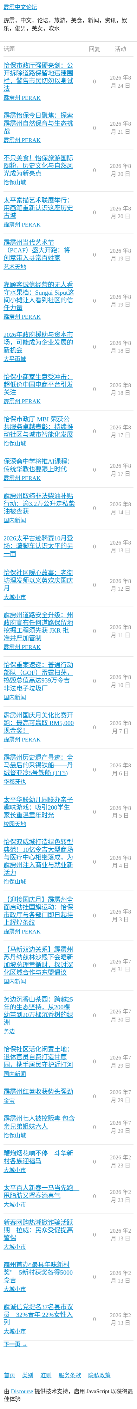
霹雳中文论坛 (20, 7)
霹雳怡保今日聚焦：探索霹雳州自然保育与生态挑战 (38, 123)
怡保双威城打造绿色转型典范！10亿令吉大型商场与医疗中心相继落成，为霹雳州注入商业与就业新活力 (38, 857)
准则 (46, 1375)
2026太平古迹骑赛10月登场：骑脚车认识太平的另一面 (38, 546)
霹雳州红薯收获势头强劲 (38, 1091)
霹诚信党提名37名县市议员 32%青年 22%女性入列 (38, 1315)
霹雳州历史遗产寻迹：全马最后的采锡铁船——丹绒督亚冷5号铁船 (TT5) (38, 765)
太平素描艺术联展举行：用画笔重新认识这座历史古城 (38, 208)
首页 (9, 1375)
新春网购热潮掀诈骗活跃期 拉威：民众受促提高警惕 (38, 1230)
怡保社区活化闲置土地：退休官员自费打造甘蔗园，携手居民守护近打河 (38, 1057)
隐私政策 (99, 1375)
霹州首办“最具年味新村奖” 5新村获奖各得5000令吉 (38, 1272)
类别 (27, 1375)
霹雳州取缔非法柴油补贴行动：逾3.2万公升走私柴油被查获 (39, 504)
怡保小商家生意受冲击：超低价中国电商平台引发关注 (38, 385)
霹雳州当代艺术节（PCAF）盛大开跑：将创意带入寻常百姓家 (37, 250)
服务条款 (70, 1375)
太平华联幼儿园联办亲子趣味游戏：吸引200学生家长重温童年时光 (38, 807)
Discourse (22, 1391)
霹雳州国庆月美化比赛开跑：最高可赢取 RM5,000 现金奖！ (39, 723)
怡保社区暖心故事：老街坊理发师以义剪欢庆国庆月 (38, 580)
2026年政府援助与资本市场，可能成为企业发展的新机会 (38, 342)
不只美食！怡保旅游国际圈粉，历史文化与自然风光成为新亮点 (38, 166)
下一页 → (15, 1344)
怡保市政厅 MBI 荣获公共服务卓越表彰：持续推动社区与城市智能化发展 (38, 427)
